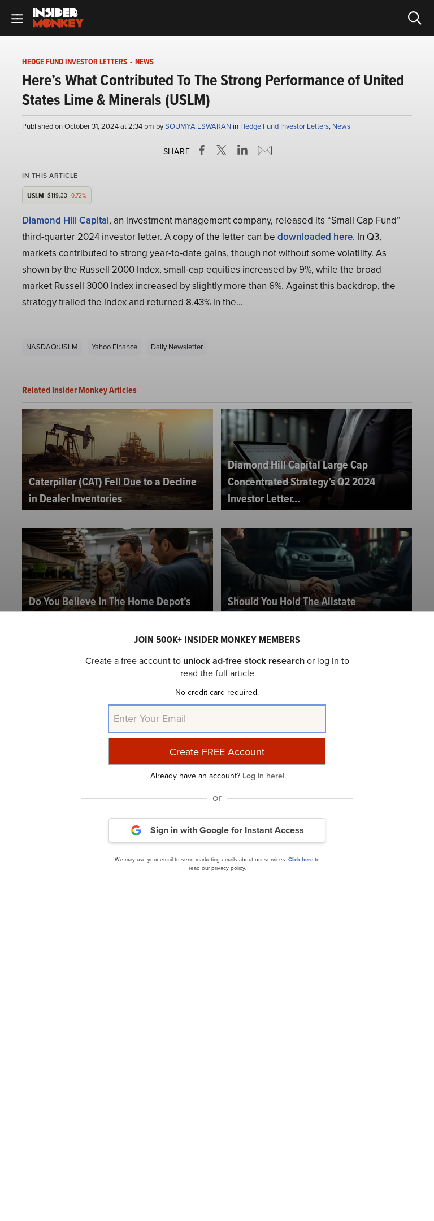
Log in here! (263, 776)
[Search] (414, 18)
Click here (300, 859)
